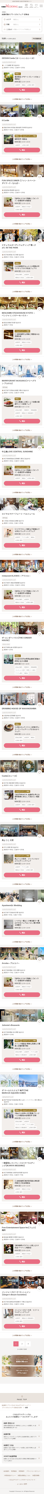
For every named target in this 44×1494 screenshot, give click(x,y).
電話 (23, 90)
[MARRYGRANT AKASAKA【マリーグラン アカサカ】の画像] (22, 371)
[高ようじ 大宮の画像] (22, 830)
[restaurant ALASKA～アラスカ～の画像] (22, 566)
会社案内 (6, 1471)
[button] (22, 82)
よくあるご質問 (22, 1484)
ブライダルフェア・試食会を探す (12, 1407)
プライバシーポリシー (33, 1471)
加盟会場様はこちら (24, 1475)
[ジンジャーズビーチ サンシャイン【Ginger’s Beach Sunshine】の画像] (22, 1282)
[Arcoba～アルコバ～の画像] (22, 953)
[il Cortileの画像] (22, 111)
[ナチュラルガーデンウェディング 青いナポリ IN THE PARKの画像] (22, 235)
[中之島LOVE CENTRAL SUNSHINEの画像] (22, 442)
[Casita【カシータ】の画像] (22, 766)
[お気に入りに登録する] (39, 54)
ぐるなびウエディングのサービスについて (22, 1480)
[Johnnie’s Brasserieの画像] (22, 1015)
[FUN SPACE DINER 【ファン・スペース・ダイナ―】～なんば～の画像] (22, 171)
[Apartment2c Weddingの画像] (22, 896)
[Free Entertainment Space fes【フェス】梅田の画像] (22, 1218)
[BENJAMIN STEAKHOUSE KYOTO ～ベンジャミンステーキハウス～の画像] (22, 303)
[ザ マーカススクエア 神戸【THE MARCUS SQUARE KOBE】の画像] (22, 1081)
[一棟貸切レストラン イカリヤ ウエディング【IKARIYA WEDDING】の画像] (22, 1153)
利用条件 (21, 1471)
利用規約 (14, 1471)
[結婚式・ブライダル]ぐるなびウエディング (15, 1405)
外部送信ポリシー (10, 1475)
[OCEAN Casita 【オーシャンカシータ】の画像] (22, 48)
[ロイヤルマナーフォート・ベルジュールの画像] (22, 504)
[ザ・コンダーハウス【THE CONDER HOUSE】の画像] (22, 628)
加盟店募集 (35, 1475)
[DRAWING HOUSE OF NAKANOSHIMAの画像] (22, 699)
